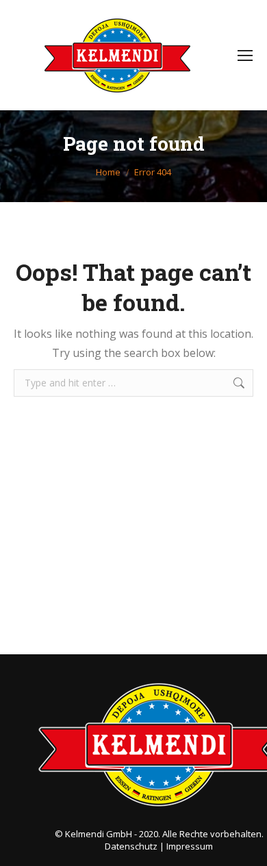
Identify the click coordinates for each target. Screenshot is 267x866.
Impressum (189, 846)
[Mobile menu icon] (245, 55)
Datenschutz (131, 846)
